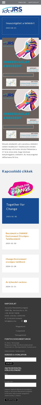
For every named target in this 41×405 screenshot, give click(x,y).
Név (6, 374)
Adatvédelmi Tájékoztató (15, 351)
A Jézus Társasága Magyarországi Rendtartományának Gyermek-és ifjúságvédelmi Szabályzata (20, 345)
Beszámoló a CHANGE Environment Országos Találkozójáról (17, 236)
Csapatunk (20, 331)
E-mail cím (9, 381)
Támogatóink (20, 335)
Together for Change (15, 207)
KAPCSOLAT (34, 2)
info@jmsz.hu (10, 321)
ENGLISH (22, 2)
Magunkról (20, 326)
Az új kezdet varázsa (16, 282)
